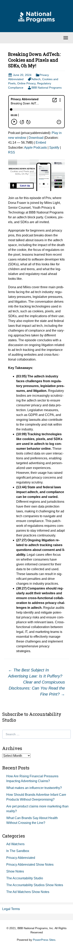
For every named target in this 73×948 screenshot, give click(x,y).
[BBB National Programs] (36, 16)
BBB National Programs (46, 87)
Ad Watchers (15, 844)
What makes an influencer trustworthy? (34, 788)
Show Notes (15, 871)
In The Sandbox (17, 851)
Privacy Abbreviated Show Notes (30, 864)
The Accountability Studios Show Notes (34, 885)
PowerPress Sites (44, 939)
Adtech (36, 79)
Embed (41, 142)
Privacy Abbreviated (20, 857)
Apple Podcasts (35, 147)
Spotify (54, 147)
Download (36, 137)
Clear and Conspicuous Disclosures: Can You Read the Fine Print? (37, 688)
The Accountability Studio (24, 878)
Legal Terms (11, 909)
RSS (11, 152)
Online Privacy (26, 83)
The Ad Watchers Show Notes (27, 892)
